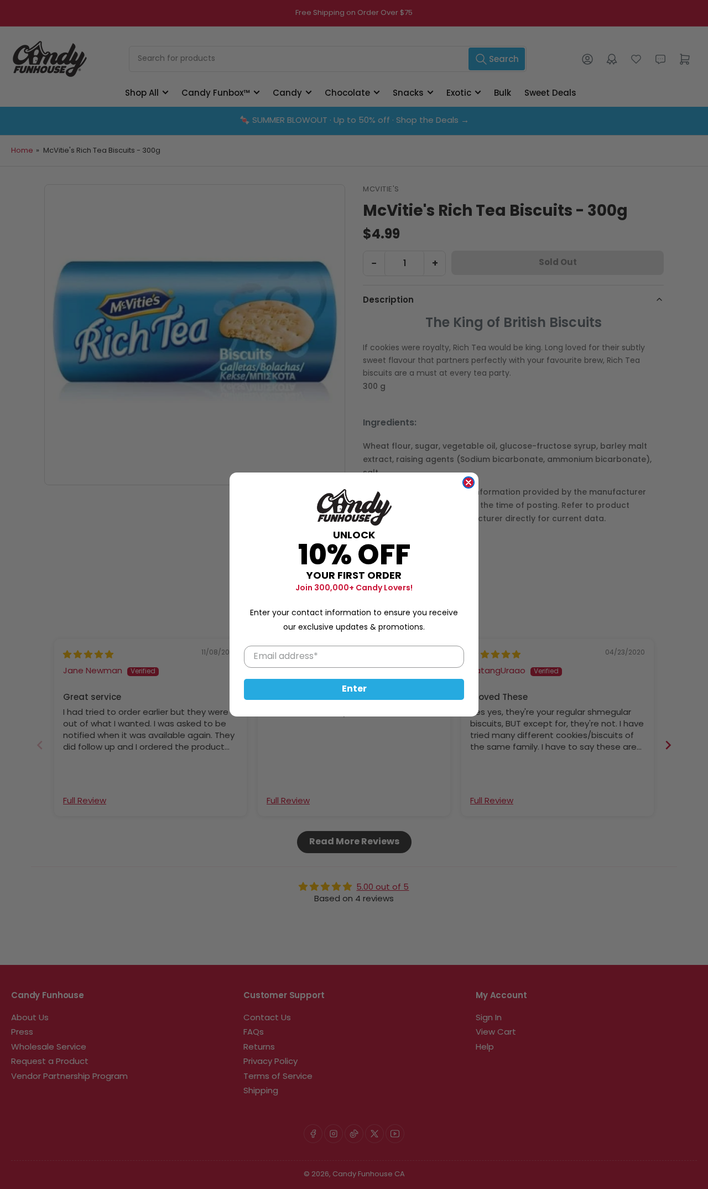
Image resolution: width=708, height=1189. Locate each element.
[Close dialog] (468, 482)
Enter (354, 689)
